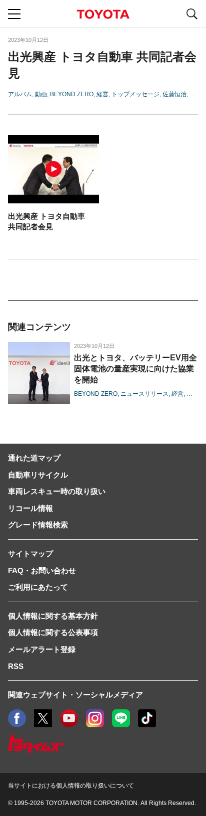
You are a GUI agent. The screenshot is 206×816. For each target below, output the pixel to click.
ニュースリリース (144, 393)
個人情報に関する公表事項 (53, 632)
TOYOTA (103, 14)
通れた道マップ (34, 458)
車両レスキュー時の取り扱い (57, 491)
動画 (41, 94)
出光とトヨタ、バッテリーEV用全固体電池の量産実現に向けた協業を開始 (135, 368)
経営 (102, 94)
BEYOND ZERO (72, 94)
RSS (16, 666)
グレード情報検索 (38, 524)
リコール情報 (30, 508)
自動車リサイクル (38, 475)
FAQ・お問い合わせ (42, 570)
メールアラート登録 (42, 649)
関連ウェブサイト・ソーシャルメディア (75, 694)
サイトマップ (30, 553)
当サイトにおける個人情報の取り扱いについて (71, 785)
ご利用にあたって (38, 587)
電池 (196, 94)
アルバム (20, 94)
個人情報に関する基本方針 (53, 616)
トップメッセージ (136, 94)
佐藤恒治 (174, 94)
